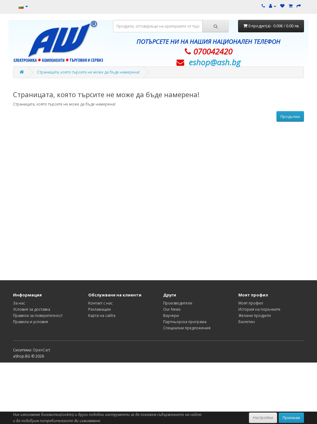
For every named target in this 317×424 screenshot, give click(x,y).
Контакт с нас (100, 303)
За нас (19, 303)
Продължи (290, 116)
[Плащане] (299, 6)
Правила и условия (30, 321)
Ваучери (171, 315)
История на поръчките (259, 309)
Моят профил (250, 303)
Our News (171, 309)
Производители (177, 303)
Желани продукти (254, 315)
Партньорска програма (184, 321)
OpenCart (41, 350)
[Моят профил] (272, 6)
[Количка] (291, 6)
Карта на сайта (101, 315)
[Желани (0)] (282, 6)
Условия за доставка (31, 309)
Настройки (263, 417)
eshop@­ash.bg (215, 62)
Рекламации (99, 309)
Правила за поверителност (38, 315)
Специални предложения (187, 328)
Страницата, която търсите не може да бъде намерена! (88, 72)
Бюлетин (246, 321)
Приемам (291, 417)
